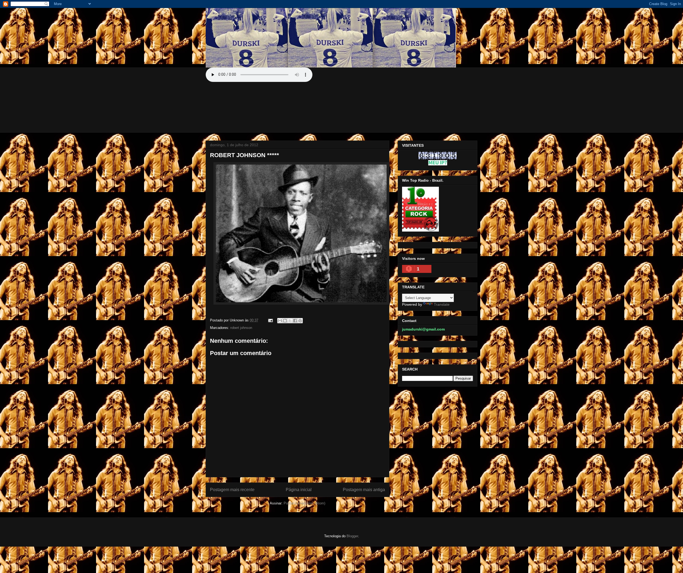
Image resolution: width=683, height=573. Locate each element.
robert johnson (241, 328)
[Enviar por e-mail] (280, 320)
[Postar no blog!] (285, 320)
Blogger (352, 536)
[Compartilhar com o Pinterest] (300, 320)
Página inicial (299, 489)
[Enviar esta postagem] (270, 320)
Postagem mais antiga (364, 489)
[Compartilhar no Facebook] (295, 320)
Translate (442, 304)
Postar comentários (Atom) (304, 503)
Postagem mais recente (232, 489)
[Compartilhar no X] (290, 320)
